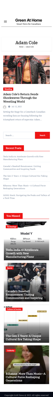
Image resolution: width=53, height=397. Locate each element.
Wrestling (8, 89)
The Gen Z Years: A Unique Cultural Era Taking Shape (23, 337)
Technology (11, 226)
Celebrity (10, 350)
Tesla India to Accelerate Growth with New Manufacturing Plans (22, 253)
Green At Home (28, 20)
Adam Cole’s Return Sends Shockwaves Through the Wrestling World (20, 97)
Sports (9, 268)
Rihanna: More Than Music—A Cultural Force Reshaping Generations (24, 187)
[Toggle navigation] (5, 21)
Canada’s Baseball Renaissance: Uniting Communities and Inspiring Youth (22, 167)
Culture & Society (14, 309)
